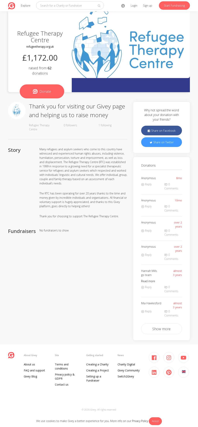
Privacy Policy (140, 421)
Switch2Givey (126, 376)
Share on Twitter (163, 142)
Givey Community (129, 370)
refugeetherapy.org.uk (40, 46)
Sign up (147, 5)
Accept (155, 421)
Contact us (61, 384)
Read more (148, 281)
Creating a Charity (97, 364)
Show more (161, 328)
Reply (148, 184)
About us (29, 364)
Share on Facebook (163, 130)
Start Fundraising (174, 5)
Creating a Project (97, 370)
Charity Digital (126, 364)
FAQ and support (34, 370)
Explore (25, 5)
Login (134, 5)
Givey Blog (30, 376)
